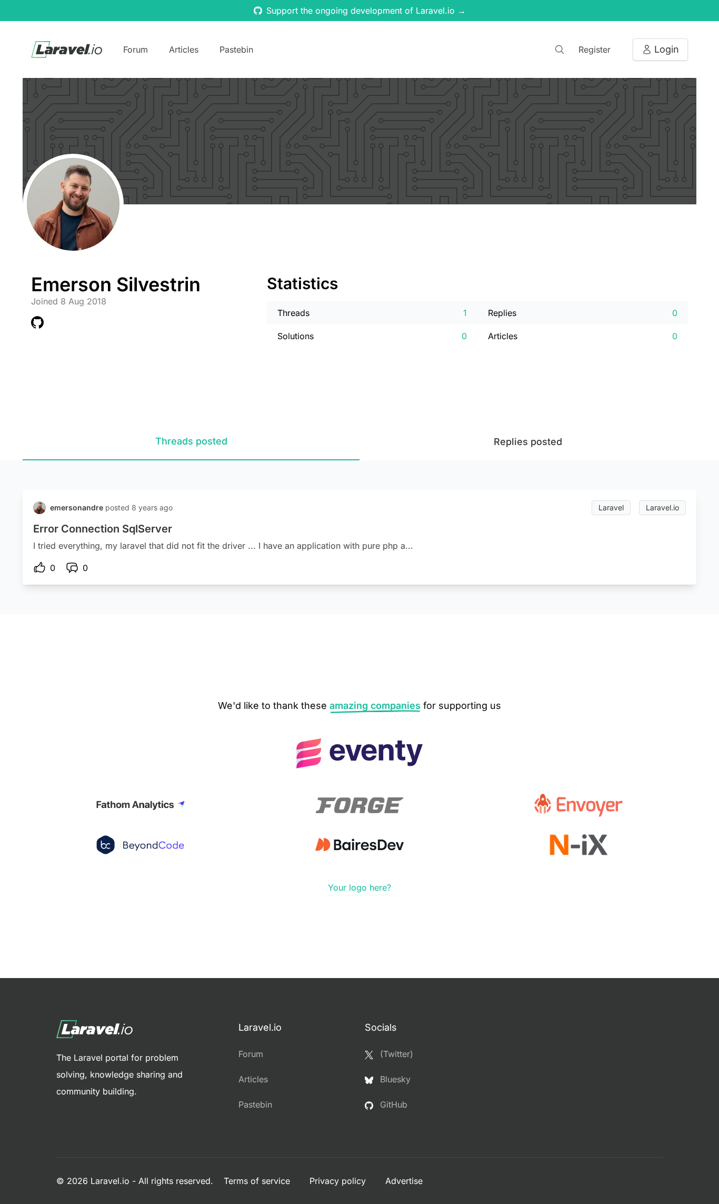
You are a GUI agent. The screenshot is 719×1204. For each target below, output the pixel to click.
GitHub (392, 1104)
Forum (135, 49)
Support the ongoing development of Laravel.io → (366, 10)
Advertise (404, 1181)
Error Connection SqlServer (102, 528)
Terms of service (258, 1181)
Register (594, 49)
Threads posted (191, 441)
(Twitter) (395, 1054)
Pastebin (236, 49)
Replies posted (528, 441)
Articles (183, 49)
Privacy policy (338, 1181)
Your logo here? (359, 887)
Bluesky (394, 1079)
